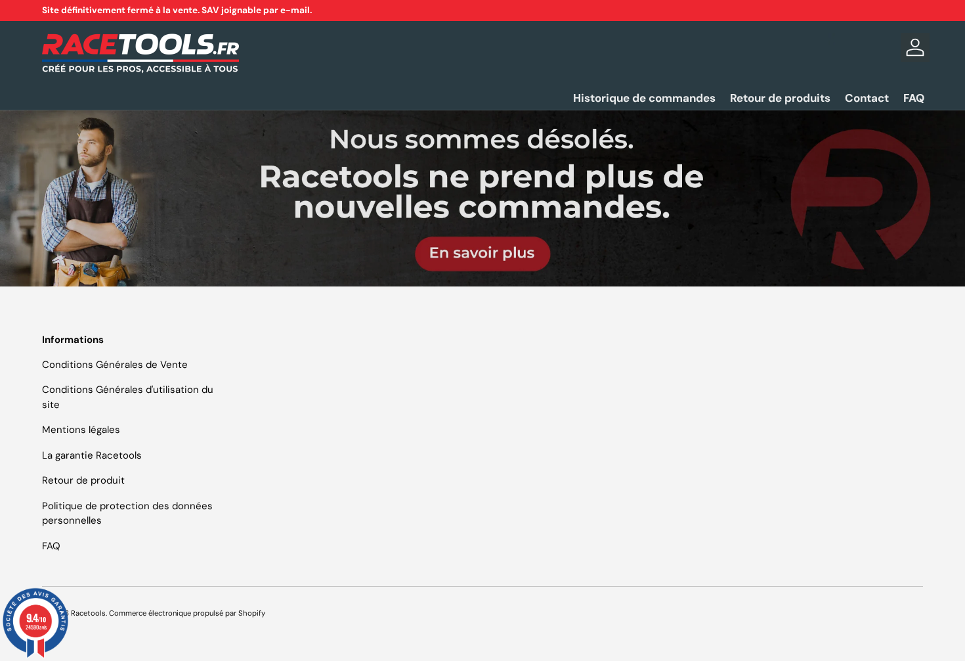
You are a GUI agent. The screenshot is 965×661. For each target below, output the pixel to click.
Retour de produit (83, 480)
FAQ (913, 98)
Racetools (88, 613)
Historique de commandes (644, 98)
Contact (867, 98)
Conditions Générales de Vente (115, 364)
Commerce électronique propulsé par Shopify (187, 613)
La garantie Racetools (92, 455)
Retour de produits (780, 98)
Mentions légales (81, 429)
